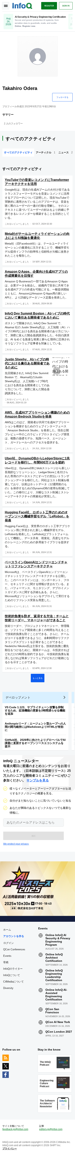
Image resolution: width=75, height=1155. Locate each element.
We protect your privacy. (16, 843)
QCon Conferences (14, 949)
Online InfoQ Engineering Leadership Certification (54, 975)
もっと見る (38, 678)
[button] (33, 836)
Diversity (8, 988)
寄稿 (5, 962)
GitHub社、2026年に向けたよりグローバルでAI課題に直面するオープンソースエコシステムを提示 (35, 743)
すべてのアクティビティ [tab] (18, 152)
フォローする (62, 97)
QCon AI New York (57, 1022)
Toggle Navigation (5, 5)
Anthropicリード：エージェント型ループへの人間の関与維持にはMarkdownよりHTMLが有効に (35, 727)
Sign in (65, 5)
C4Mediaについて (13, 981)
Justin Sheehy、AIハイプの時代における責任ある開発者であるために (27, 363)
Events (7, 955)
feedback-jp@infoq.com (15, 1129)
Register (49, 5)
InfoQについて (11, 975)
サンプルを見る (37, 780)
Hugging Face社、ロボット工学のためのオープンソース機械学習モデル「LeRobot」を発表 (37, 516)
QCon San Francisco (52, 1010)
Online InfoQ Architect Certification (54, 957)
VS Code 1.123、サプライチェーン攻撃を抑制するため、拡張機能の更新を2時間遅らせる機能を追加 (35, 710)
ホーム (7, 929)
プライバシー (9, 1148)
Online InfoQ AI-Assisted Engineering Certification (56, 994)
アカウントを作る (13, 936)
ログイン (8, 942)
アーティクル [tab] (45, 152)
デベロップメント (18, 697)
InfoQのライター (13, 968)
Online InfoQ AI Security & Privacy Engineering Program (57, 939)
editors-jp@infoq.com (50, 1129)
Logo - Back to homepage (22, 5)
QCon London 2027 (58, 1031)
